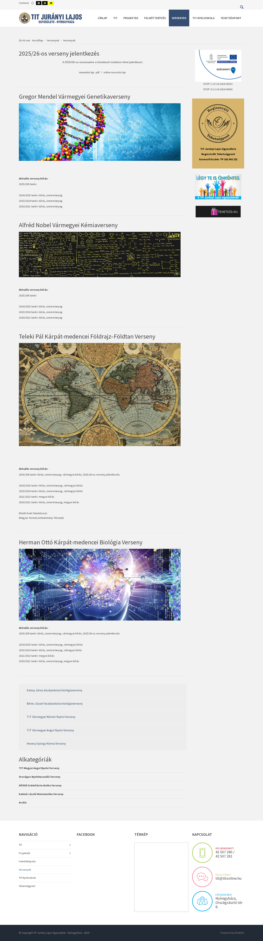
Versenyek (25, 869)
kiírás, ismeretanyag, (51, 491)
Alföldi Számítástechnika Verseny (40, 785)
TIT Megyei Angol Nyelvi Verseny (39, 768)
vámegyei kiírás (73, 650)
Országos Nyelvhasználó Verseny (39, 776)
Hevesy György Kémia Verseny (46, 743)
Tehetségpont (27, 886)
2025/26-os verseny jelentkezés (59, 53)
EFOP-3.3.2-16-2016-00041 (218, 89)
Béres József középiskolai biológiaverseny (55, 703)
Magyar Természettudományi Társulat (41, 518)
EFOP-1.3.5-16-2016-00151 (218, 84)
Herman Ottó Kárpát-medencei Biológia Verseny (80, 542)
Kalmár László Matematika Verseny (41, 794)
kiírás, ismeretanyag (50, 195)
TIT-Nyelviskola (27, 877)
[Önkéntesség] (218, 187)
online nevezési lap (115, 72)
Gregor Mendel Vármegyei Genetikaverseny (74, 96)
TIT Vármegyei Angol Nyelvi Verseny (50, 730)
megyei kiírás (46, 496)
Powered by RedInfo (232, 932)
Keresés (241, 7)
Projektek (24, 853)
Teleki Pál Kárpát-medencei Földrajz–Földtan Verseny (87, 336)
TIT (20, 845)
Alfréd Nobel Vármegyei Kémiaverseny (68, 225)
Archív (23, 802)
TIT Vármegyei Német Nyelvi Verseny (51, 717)
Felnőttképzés (27, 861)
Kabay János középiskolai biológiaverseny (54, 690)
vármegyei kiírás (71, 474)
